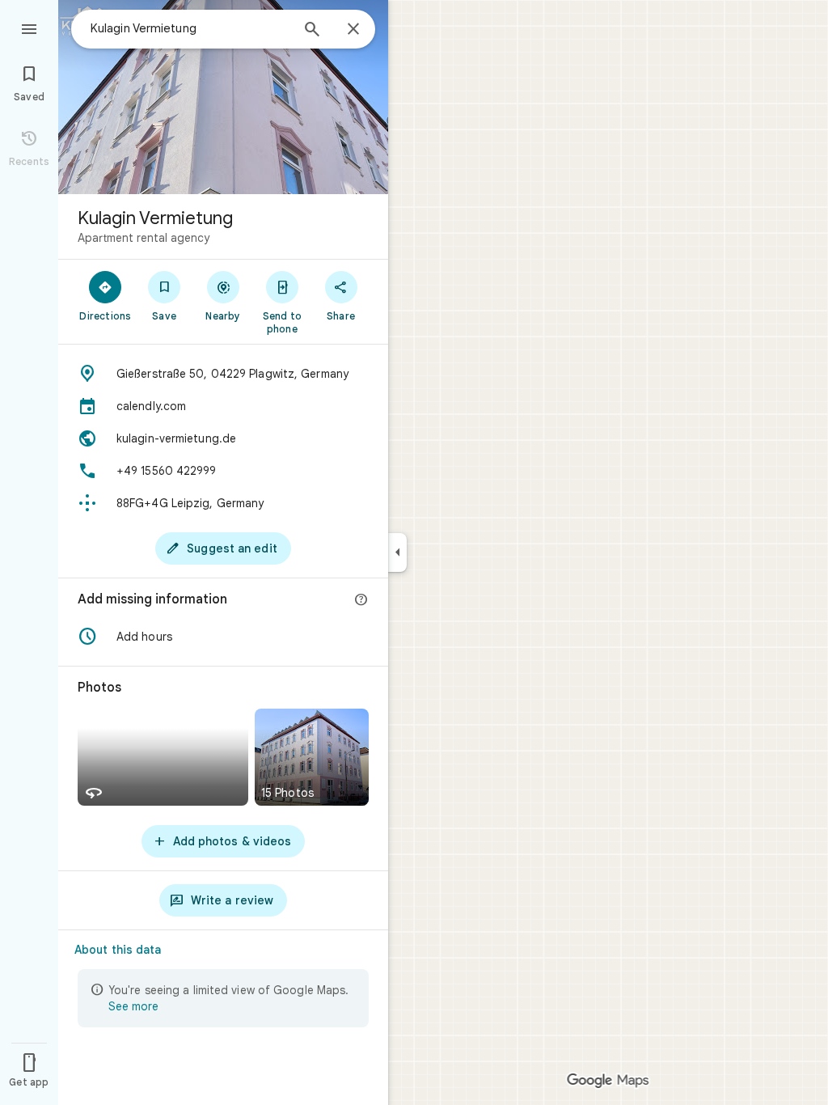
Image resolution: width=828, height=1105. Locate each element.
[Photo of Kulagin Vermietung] (223, 97)
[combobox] (190, 28)
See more (133, 1006)
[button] (223, 636)
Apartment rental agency (143, 238)
